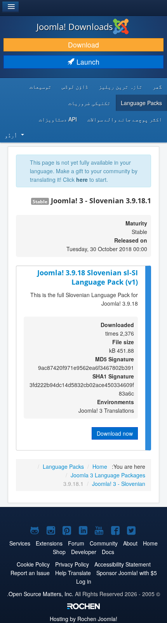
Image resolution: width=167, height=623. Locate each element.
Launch (87, 62)
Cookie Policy (33, 564)
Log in (83, 581)
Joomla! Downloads (75, 26)
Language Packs (141, 103)
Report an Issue (30, 573)
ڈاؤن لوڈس (75, 86)
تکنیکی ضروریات (89, 103)
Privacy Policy (72, 564)
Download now (115, 433)
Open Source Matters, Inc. (41, 594)
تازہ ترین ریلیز (120, 86)
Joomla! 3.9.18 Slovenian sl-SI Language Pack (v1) (87, 277)
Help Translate (73, 573)
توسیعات (40, 86)
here (82, 179)
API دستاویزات (58, 119)
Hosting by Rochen (83, 619)
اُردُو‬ (11, 135)
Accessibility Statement (122, 564)
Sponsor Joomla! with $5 (126, 573)
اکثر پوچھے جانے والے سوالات (124, 119)
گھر (157, 86)
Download (83, 44)
